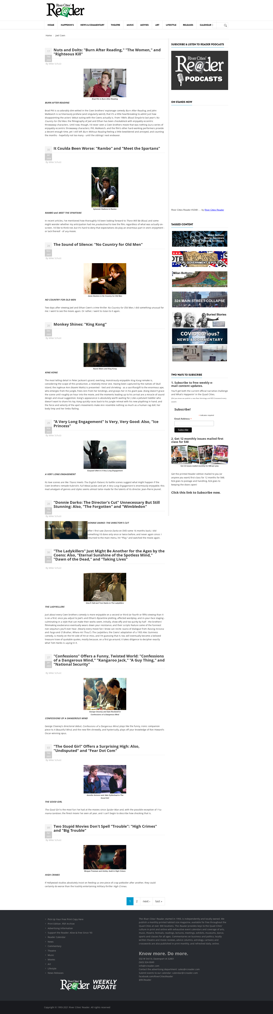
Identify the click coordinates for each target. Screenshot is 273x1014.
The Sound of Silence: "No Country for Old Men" (98, 244)
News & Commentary (92, 25)
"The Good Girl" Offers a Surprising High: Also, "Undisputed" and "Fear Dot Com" (97, 748)
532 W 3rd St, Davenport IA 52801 (156, 958)
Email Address (183, 418)
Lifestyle (171, 25)
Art (157, 25)
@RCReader (145, 979)
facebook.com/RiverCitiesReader (156, 976)
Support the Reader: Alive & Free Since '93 (70, 932)
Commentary (54, 946)
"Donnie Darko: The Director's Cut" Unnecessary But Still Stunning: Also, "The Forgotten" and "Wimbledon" (107, 504)
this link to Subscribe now (199, 492)
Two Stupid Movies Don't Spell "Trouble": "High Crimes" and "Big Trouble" (105, 828)
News (51, 941)
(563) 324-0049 (146, 962)
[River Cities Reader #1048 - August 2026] (199, 156)
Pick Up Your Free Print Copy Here (65, 919)
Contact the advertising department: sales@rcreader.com (169, 969)
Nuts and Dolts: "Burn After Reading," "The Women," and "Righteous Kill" (107, 51)
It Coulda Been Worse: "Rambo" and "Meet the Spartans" (107, 148)
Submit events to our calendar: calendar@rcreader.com (168, 972)
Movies (144, 25)
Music (130, 25)
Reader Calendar (57, 937)
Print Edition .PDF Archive (61, 923)
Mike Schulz (55, 63)
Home (51, 25)
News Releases (56, 972)
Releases (188, 25)
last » (158, 901)
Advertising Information (60, 928)
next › (146, 901)
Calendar (206, 25)
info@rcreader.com (149, 965)
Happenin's (67, 25)
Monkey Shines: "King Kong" (80, 324)
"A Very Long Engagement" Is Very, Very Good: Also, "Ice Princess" (106, 423)
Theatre (115, 25)
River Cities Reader (214, 210)
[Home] (65, 10)
